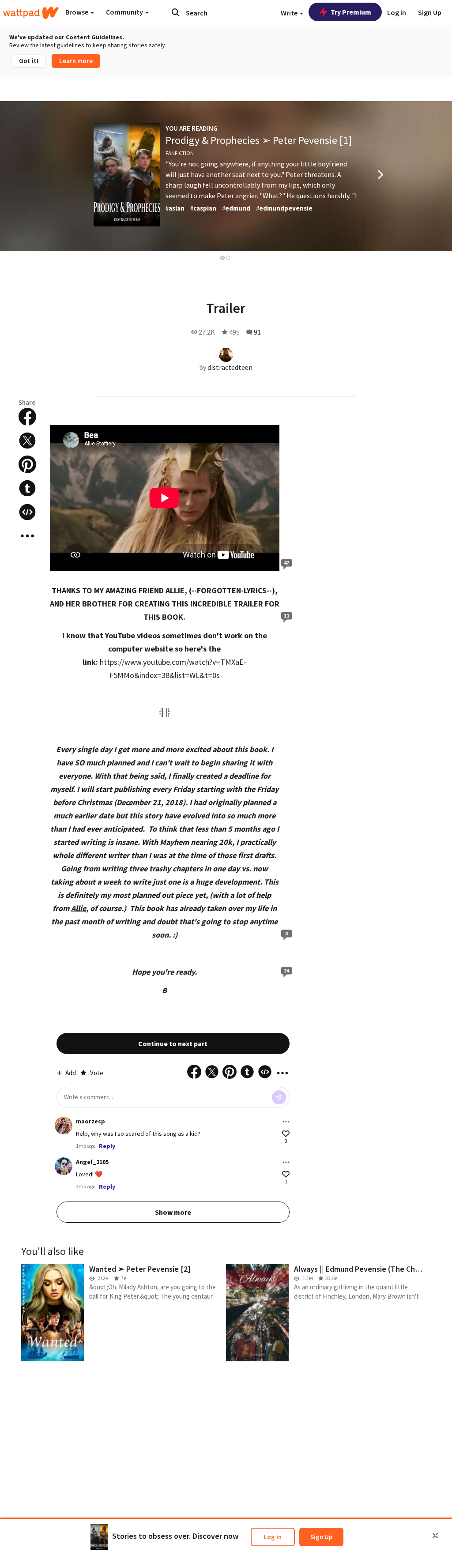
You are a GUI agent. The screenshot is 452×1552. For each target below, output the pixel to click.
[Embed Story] (27, 512)
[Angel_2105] (63, 1166)
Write (290, 12)
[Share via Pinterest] (27, 464)
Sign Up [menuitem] (429, 12)
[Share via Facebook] (27, 417)
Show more (173, 1212)
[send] (279, 1097)
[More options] (286, 1121)
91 (257, 332)
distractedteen (229, 367)
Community (125, 12)
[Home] (31, 13)
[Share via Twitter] (27, 440)
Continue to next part (172, 1043)
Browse (77, 12)
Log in (273, 1537)
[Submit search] (175, 12)
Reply (107, 1146)
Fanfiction (180, 153)
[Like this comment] (285, 1134)
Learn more (76, 61)
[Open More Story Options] (27, 536)
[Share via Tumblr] (27, 488)
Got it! (28, 61)
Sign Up (321, 1537)
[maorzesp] (63, 1125)
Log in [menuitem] (396, 12)
